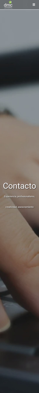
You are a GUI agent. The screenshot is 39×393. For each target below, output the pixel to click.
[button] (34, 4)
